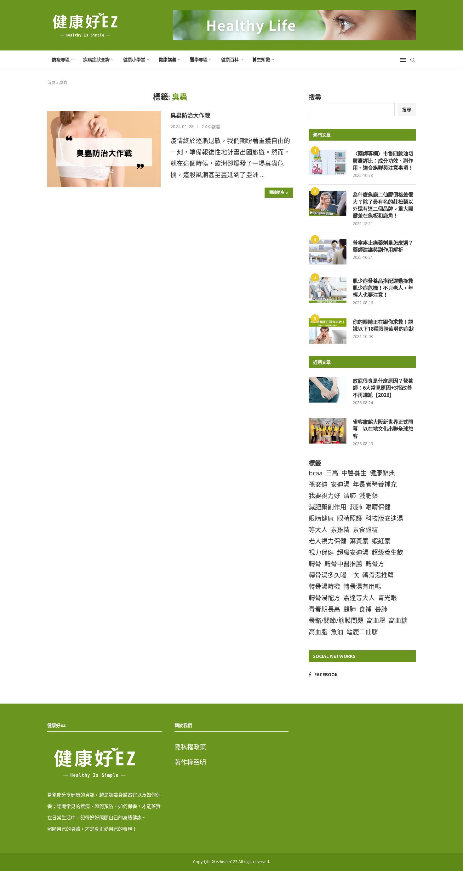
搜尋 (315, 97)
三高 (332, 473)
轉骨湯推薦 (378, 575)
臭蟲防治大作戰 (190, 115)
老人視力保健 (327, 541)
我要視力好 (324, 495)
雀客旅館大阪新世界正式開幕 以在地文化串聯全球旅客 (383, 428)
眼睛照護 (349, 518)
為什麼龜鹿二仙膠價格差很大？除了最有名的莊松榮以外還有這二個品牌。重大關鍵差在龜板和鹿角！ (383, 205)
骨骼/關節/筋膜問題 (336, 620)
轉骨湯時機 (324, 586)
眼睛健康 (321, 518)
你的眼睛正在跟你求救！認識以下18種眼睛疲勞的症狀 (383, 325)
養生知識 (261, 59)
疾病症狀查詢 (96, 59)
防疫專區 (61, 59)
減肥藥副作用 (327, 507)
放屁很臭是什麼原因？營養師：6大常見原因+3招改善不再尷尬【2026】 (383, 387)
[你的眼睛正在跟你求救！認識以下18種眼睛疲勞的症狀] (327, 331)
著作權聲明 (190, 762)
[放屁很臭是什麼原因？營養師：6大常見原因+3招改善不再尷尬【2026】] (327, 390)
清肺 (349, 495)
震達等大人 (359, 598)
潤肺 (356, 507)
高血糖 (398, 620)
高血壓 (376, 620)
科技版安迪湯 (384, 518)
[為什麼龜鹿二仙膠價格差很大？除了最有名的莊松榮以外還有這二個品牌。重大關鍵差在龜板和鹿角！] (327, 203)
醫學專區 (199, 59)
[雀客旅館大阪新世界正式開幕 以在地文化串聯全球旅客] (327, 431)
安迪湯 (340, 484)
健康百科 (230, 59)
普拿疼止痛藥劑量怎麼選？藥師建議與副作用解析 (383, 246)
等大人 (318, 530)
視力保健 (321, 552)
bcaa (316, 473)
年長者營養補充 (375, 484)
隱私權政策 (190, 747)
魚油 (337, 632)
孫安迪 (318, 484)
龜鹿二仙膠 (362, 632)
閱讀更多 (276, 192)
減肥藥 (368, 495)
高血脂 (318, 632)
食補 (365, 609)
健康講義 (167, 59)
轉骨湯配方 (324, 598)
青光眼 (387, 598)
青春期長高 (324, 609)
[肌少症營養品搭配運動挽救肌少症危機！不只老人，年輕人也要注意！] (327, 290)
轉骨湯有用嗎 (362, 586)
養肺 (381, 609)
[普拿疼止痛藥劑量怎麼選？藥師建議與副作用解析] (327, 251)
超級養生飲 (387, 552)
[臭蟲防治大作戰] (104, 149)
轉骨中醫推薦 (343, 564)
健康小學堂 (134, 59)
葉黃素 (359, 541)
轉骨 (315, 564)
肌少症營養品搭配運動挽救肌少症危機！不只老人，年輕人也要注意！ (383, 288)
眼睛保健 (378, 507)
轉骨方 (374, 564)
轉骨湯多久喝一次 (334, 575)
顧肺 (349, 609)
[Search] (412, 60)
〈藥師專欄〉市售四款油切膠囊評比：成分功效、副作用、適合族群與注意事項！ (383, 160)
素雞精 (340, 530)
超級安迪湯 (353, 552)
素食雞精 (365, 530)
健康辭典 (382, 473)
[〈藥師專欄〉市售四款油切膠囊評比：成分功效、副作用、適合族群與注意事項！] (327, 162)
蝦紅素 (381, 541)
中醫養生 (354, 473)
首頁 (51, 82)
